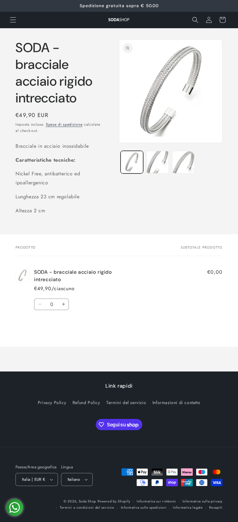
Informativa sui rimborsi (156, 501)
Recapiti (216, 507)
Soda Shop (87, 501)
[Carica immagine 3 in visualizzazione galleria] (183, 162)
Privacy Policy (52, 402)
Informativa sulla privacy (203, 501)
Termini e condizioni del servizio (87, 507)
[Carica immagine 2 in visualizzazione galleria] (157, 162)
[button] (13, 20)
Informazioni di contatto (176, 402)
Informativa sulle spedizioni (144, 507)
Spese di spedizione (64, 124)
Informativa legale (188, 507)
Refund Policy (86, 402)
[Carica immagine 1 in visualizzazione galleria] (132, 162)
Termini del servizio (126, 402)
